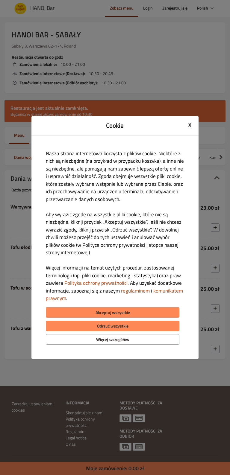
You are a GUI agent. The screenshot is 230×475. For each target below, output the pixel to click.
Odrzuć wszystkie (112, 326)
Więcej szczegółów (112, 339)
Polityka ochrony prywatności (96, 283)
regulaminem (135, 291)
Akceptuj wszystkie (113, 312)
